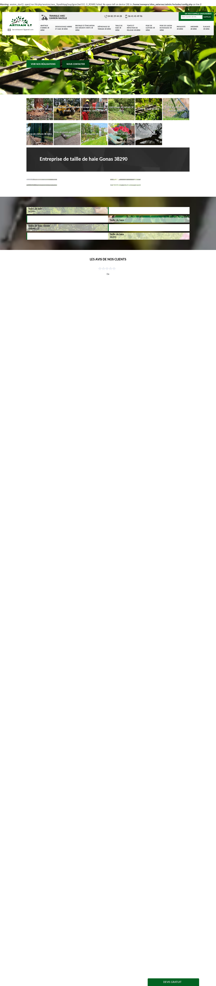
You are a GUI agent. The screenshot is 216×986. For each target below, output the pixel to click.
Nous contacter (76, 64)
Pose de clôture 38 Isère (150, 28)
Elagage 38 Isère (206, 28)
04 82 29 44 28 (115, 16)
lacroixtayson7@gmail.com (22, 30)
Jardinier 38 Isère (194, 28)
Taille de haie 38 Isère (118, 28)
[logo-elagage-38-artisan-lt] (20, 21)
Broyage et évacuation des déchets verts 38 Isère (84, 28)
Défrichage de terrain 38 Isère (104, 28)
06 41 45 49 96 (135, 16)
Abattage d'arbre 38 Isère (44, 28)
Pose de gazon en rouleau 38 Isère (166, 28)
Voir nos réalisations (43, 64)
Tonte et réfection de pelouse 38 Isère (133, 28)
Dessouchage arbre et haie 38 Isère (63, 28)
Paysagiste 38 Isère (181, 28)
